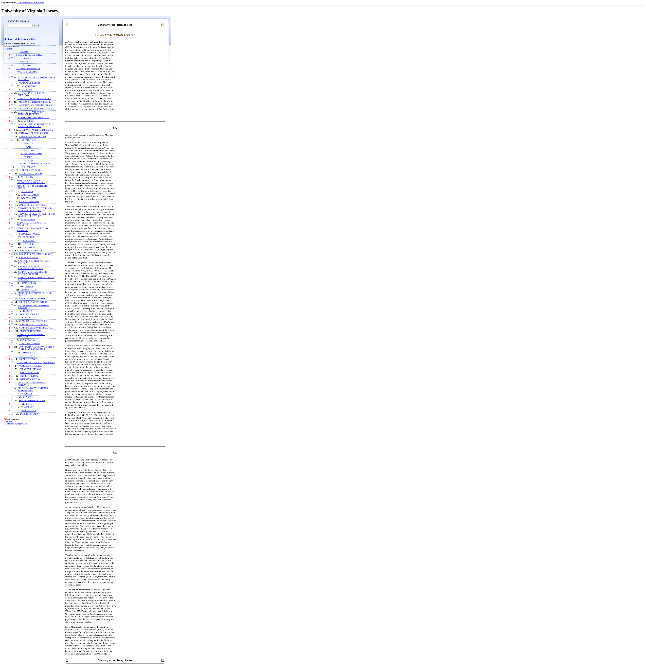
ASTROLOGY (27, 177)
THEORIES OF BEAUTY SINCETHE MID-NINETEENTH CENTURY (37, 215)
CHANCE (29, 286)
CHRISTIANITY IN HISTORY (32, 299)
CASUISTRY (29, 241)
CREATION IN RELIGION (31, 369)
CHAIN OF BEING (29, 283)
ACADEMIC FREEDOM (29, 83)
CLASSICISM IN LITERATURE (33, 321)
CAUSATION (29, 247)
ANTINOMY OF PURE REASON (33, 133)
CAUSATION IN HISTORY (32, 251)
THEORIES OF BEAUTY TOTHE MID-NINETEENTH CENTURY (35, 209)
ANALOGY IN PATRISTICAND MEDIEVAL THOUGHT (32, 113)
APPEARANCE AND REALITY (32, 137)
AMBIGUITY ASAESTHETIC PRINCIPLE (36, 105)
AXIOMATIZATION (30, 195)
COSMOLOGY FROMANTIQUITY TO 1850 (36, 363)
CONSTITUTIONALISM (29, 343)
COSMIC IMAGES (28, 356)
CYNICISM (28, 397)
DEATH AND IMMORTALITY (32, 401)
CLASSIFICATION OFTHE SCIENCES (36, 328)
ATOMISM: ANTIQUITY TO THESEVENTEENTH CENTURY (31, 181)
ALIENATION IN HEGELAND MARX (34, 99)
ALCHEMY (27, 90)
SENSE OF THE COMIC (30, 331)
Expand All (21, 424)
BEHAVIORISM (28, 219)
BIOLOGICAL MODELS (29, 234)
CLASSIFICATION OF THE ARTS (33, 324)
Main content (22, 2)
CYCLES (28, 394)
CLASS (28, 318)
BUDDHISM (28, 237)
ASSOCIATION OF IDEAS (30, 174)
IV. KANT (28, 157)
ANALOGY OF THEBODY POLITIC (33, 118)
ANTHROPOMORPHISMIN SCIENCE (36, 130)
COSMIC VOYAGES (28, 359)
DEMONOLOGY (28, 411)
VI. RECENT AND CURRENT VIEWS (35, 164)
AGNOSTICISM (29, 86)
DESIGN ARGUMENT (30, 414)
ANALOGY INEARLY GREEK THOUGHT (36, 109)
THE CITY (27, 311)
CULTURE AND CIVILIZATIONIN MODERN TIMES (33, 389)
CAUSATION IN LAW (29, 257)
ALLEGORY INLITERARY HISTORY (35, 102)
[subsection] (28, 143)
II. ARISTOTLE (28, 150)
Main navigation (36, 2)
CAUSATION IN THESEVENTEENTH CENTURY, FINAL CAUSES (34, 267)
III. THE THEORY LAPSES (31, 154)
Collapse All (11, 424)
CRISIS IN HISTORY (29, 376)
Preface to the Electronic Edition (29, 55)
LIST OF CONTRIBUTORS (28, 68)
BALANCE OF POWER (29, 202)
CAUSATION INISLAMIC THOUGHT (35, 254)
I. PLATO (27, 147)
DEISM (29, 404)
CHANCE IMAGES (29, 290)
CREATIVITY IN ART (29, 373)
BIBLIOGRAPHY (28, 167)
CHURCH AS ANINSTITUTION (33, 302)
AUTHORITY (27, 192)
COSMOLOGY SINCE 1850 (30, 366)
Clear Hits (9, 49)
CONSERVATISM (27, 340)
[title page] (24, 52)
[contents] (27, 65)
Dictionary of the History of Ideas (20, 39)
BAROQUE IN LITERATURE (32, 205)
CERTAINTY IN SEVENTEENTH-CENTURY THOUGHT (32, 273)
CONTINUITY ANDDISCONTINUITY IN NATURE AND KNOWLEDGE (37, 348)
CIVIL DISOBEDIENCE (29, 314)
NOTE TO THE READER (27, 72)
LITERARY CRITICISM (30, 379)
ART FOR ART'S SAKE (30, 170)
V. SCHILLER (27, 160)
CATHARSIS (28, 244)
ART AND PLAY (29, 140)
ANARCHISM (27, 121)
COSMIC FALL (28, 352)
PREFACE (24, 62)
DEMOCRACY (27, 407)
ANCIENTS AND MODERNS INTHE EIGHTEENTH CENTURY (34, 125)
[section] (27, 58)
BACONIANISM (28, 198)
